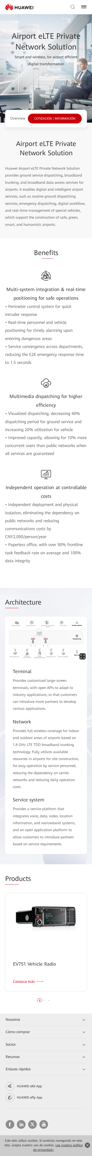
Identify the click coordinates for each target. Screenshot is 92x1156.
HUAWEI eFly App (29, 1097)
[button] (39, 1000)
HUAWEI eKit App (29, 1086)
